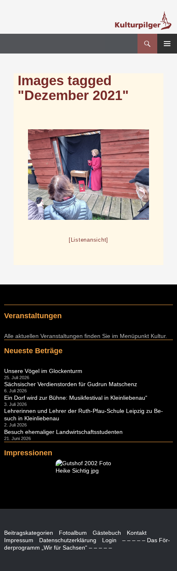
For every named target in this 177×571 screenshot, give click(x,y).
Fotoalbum (73, 532)
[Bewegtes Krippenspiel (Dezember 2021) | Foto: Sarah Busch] (88, 174)
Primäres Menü (167, 44)
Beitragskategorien (28, 532)
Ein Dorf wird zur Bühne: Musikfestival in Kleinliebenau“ (75, 397)
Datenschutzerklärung (67, 540)
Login (109, 540)
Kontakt (137, 532)
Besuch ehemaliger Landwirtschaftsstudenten (63, 432)
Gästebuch (107, 532)
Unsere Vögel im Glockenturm (43, 371)
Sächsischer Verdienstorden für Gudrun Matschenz (70, 384)
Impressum (18, 540)
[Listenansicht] (88, 240)
